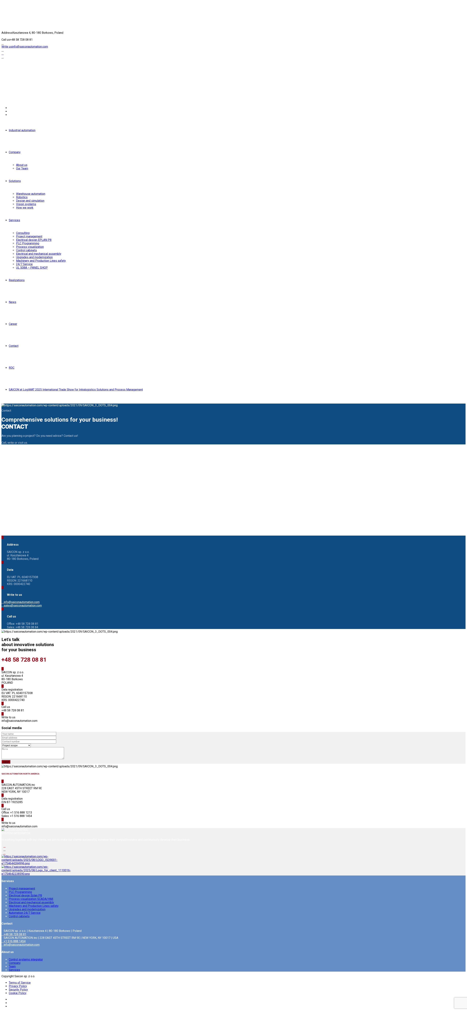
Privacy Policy (18, 986)
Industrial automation (22, 130)
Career (13, 324)
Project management (29, 236)
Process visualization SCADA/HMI (31, 899)
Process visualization (30, 247)
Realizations (17, 280)
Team (12, 966)
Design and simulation (30, 200)
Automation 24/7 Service (24, 913)
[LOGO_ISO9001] (29, 863)
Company (15, 152)
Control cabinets (26, 250)
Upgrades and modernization (34, 257)
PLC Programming (27, 243)
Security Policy (18, 989)
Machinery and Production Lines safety (41, 260)
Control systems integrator (26, 959)
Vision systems (26, 204)
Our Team (22, 168)
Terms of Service (20, 982)
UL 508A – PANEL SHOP (32, 267)
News (12, 302)
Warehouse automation (30, 193)
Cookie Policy (17, 993)
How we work (24, 207)
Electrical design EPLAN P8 (33, 240)
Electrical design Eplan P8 (25, 895)
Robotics (22, 197)
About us (21, 165)
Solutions (15, 181)
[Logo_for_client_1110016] (36, 874)
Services (14, 220)
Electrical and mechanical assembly (38, 253)
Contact (13, 346)
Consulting (23, 233)
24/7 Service (24, 264)
